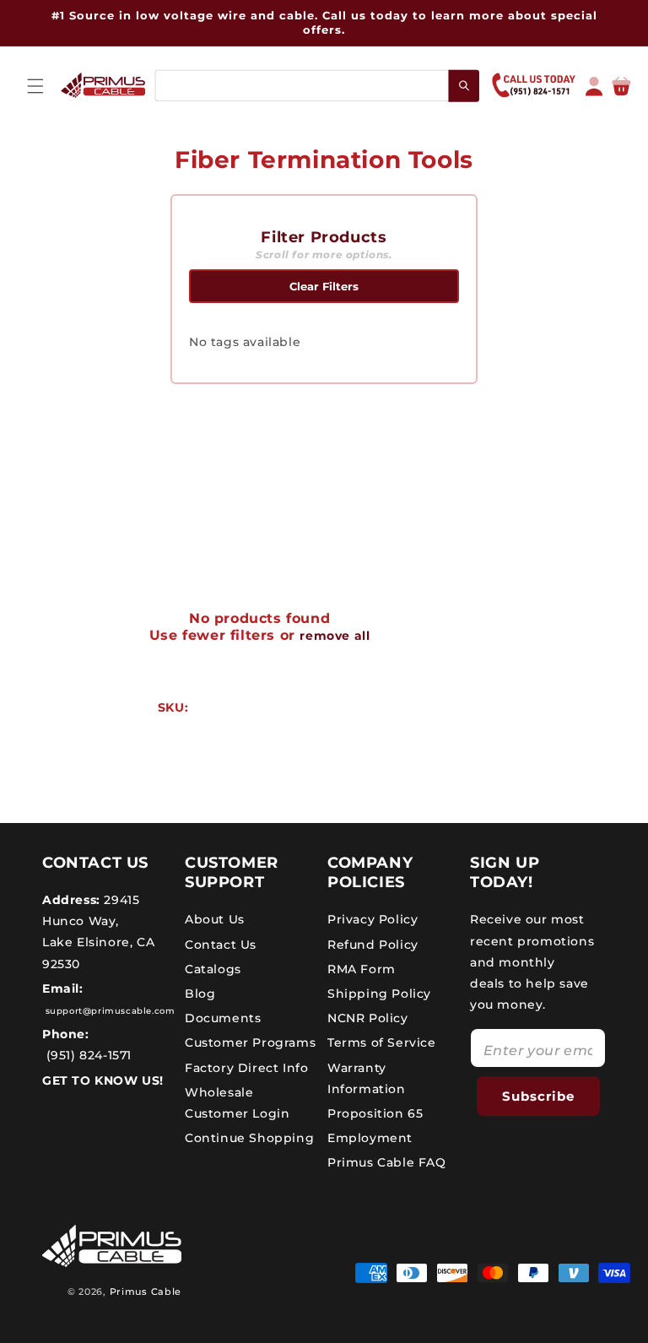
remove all (335, 635)
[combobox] (316, 85)
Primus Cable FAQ (386, 1162)
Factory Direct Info (246, 1067)
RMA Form (361, 969)
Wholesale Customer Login (237, 1103)
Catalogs (213, 969)
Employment (370, 1137)
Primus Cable (145, 1291)
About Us (215, 919)
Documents (223, 1018)
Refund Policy (372, 944)
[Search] (464, 85)
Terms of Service (381, 1042)
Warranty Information (366, 1078)
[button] (35, 86)
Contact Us (220, 944)
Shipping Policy (379, 993)
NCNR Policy (367, 1018)
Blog (200, 993)
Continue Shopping (249, 1137)
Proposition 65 (375, 1113)
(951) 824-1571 (87, 1055)
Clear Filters (324, 286)
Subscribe (538, 1096)
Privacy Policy (372, 919)
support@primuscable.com (108, 1010)
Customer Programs (250, 1042)
